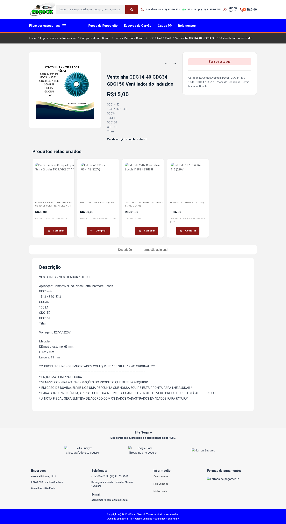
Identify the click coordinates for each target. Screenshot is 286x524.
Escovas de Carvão (138, 25)
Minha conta (160, 491)
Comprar (58, 230)
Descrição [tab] (125, 250)
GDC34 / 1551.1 (205, 81)
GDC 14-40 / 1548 (160, 38)
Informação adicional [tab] (154, 250)
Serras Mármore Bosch (129, 38)
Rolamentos (187, 25)
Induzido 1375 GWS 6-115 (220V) (187, 202)
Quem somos (161, 476)
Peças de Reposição (103, 25)
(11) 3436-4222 (99, 476)
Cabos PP (165, 25)
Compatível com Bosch (95, 38)
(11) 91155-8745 (119, 476)
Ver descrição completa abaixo (127, 139)
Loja (43, 38)
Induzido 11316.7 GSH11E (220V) (97, 202)
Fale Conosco (161, 483)
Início (32, 38)
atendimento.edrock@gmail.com (109, 500)
